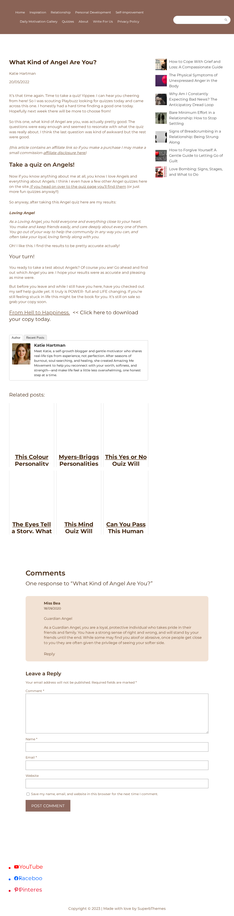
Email (31, 757)
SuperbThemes (152, 908)
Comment (35, 691)
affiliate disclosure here (64, 153)
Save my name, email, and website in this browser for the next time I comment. (94, 794)
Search (226, 20)
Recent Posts (35, 337)
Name (31, 739)
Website (32, 776)
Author (16, 337)
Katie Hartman (49, 345)
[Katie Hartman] (21, 363)
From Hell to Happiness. (39, 312)
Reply (49, 653)
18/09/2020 (52, 608)
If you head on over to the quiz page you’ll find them (77, 186)
